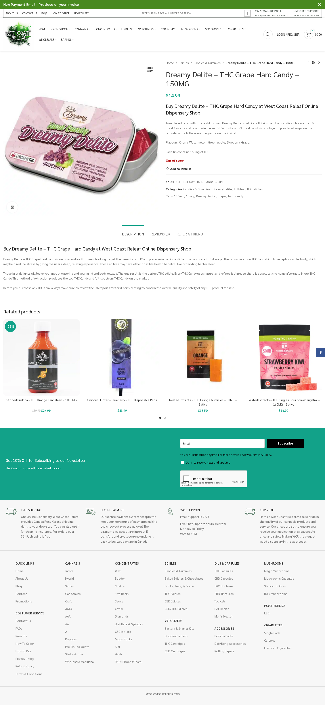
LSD (267, 613)
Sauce (119, 601)
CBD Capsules (223, 578)
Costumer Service (29, 613)
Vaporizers (173, 621)
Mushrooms (273, 563)
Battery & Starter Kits (179, 628)
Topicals (220, 601)
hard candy (235, 196)
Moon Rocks (123, 639)
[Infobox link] (272, 13)
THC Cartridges (175, 643)
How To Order (24, 643)
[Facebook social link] (247, 13)
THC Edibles (255, 189)
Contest (21, 594)
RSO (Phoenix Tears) (129, 662)
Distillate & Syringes (129, 624)
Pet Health (221, 609)
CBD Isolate (123, 631)
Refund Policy (24, 666)
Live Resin (122, 594)
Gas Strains (73, 594)
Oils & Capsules (227, 563)
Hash (118, 654)
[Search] (268, 34)
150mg (179, 196)
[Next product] (319, 62)
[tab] (133, 232)
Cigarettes (273, 625)
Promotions (23, 601)
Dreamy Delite (222, 189)
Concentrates (127, 563)
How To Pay (23, 651)
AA (67, 624)
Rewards (21, 636)
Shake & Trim (74, 654)
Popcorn (71, 639)
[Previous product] (308, 62)
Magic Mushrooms (276, 571)
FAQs (18, 628)
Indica (69, 571)
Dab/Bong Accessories (230, 643)
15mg (190, 196)
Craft (68, 601)
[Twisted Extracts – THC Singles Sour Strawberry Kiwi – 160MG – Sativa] (283, 357)
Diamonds (122, 616)
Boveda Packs (223, 636)
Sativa (69, 586)
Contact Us (23, 621)
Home (170, 63)
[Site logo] (18, 34)
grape (222, 196)
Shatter (120, 586)
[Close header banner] (319, 4)
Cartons (269, 640)
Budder (120, 578)
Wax (117, 571)
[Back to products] (313, 62)
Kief (117, 647)
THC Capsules (223, 571)
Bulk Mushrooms (275, 594)
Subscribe (285, 443)
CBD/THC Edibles (176, 609)
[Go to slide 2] (165, 418)
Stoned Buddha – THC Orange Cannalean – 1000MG (41, 400)
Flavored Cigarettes (278, 648)
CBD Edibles (173, 601)
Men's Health (223, 616)
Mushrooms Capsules (279, 578)
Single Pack (272, 633)
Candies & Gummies (207, 63)
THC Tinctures (223, 586)
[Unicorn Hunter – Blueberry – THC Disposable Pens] (122, 357)
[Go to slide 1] (160, 418)
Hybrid (69, 578)
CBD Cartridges (175, 651)
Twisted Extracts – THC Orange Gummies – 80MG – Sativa (203, 402)
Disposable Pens (176, 636)
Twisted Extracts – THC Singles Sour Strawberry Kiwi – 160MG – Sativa (283, 402)
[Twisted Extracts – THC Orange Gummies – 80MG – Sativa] (203, 357)
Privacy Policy (24, 658)
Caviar (119, 609)
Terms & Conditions (28, 674)
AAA (68, 616)
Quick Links (24, 563)
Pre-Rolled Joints (77, 647)
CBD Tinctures (224, 594)
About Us (21, 578)
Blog (18, 586)
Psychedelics (274, 606)
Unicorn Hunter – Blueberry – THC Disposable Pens (122, 400)
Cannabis (72, 563)
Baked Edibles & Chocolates (184, 578)
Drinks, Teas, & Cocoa (179, 586)
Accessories (224, 628)
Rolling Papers (224, 651)
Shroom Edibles (275, 586)
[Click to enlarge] (12, 207)
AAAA (68, 609)
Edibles (184, 63)
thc (247, 196)
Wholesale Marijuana (79, 662)
